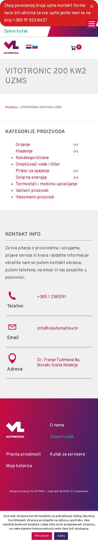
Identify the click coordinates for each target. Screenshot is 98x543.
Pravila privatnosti (23, 454)
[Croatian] (29, 46)
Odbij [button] (61, 536)
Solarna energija (31, 177)
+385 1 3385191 (51, 297)
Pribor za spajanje (32, 171)
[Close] (92, 6)
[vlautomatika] (11, 52)
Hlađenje (24, 151)
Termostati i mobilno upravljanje (46, 184)
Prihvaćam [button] (42, 536)
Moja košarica (19, 466)
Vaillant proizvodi (32, 190)
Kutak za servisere (67, 454)
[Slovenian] (35, 46)
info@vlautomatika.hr (57, 328)
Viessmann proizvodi (35, 197)
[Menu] (91, 23)
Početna (11, 107)
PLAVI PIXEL (38, 491)
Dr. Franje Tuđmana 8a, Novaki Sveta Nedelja (58, 362)
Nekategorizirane (32, 158)
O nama (57, 425)
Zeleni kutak (16, 31)
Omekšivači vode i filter (38, 164)
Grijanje (23, 144)
